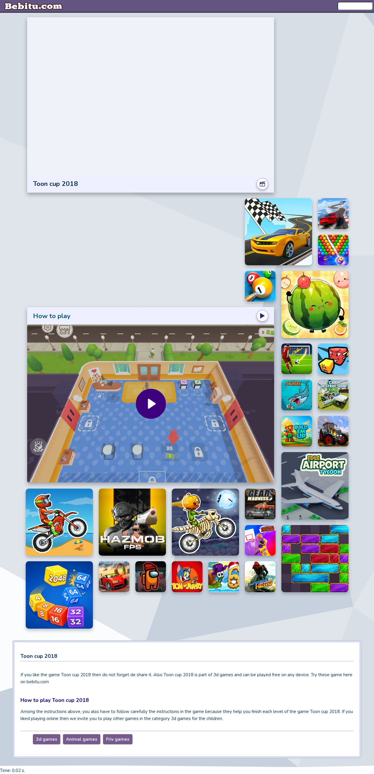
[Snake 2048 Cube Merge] (59, 595)
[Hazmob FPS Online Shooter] (132, 522)
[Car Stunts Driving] (333, 213)
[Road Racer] (278, 231)
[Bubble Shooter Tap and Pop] (333, 250)
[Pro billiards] (260, 286)
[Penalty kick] (296, 359)
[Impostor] (150, 576)
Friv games (117, 739)
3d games (46, 739)
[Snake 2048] (333, 359)
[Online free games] (33, 6)
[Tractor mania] (333, 431)
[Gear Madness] (260, 504)
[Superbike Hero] (260, 576)
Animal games (81, 739)
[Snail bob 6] (223, 576)
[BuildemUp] (296, 431)
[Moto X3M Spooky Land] (205, 522)
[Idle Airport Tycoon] (315, 486)
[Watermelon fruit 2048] (315, 304)
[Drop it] (315, 558)
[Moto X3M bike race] (59, 522)
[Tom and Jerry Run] (187, 576)
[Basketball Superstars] (260, 540)
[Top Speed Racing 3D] (114, 576)
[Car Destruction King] (333, 395)
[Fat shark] (296, 395)
